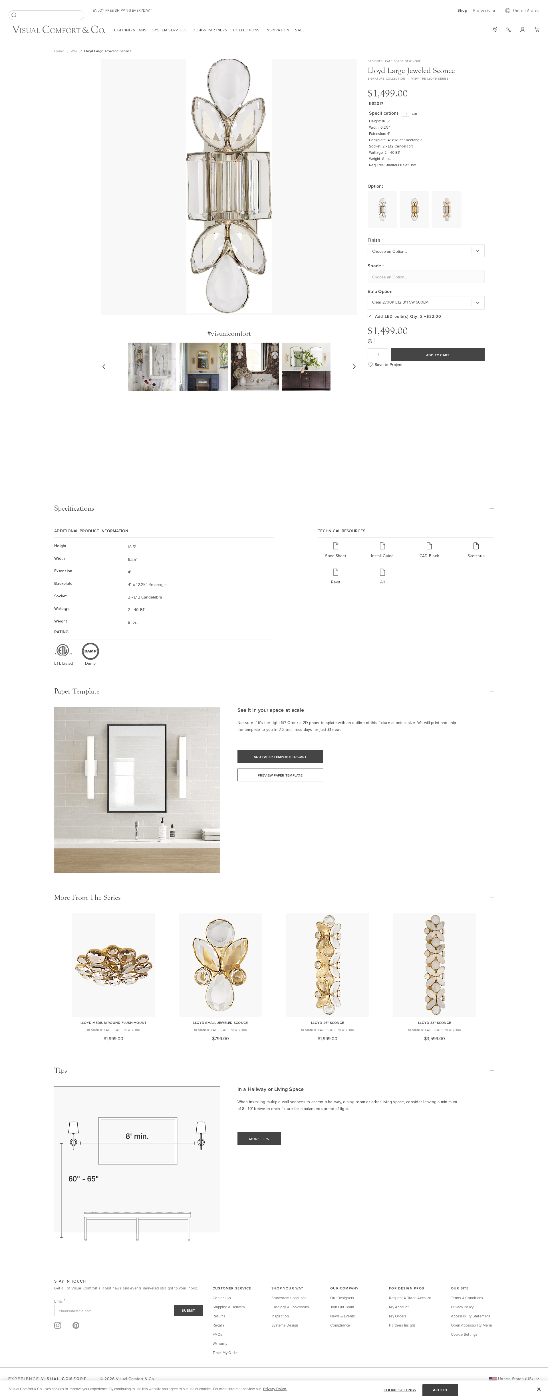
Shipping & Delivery (229, 1306)
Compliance (340, 1325)
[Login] (522, 29)
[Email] (128, 1310)
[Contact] (508, 29)
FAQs (217, 1334)
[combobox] (46, 15)
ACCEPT (440, 1390)
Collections (246, 30)
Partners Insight (402, 1325)
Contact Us (222, 1297)
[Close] (539, 1389)
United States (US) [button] (515, 1379)
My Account (399, 1306)
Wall (75, 50)
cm (414, 113)
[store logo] (58, 30)
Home (59, 50)
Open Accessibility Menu (471, 1325)
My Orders (397, 1316)
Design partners (210, 30)
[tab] (274, 508)
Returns (219, 1316)
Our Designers (342, 1297)
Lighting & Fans (130, 30)
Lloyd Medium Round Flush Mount (113, 1022)
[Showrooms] (495, 29)
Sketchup (476, 555)
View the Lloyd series (430, 78)
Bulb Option (380, 291)
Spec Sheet (335, 555)
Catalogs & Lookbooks (290, 1306)
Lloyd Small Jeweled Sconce (220, 1022)
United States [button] (526, 10)
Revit (335, 582)
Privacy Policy (462, 1306)
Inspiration (277, 30)
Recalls (219, 1325)
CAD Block (429, 555)
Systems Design (284, 1325)
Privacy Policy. (275, 1389)
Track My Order (225, 1352)
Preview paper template (280, 775)
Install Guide (382, 555)
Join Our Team (342, 1306)
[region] (274, 1389)
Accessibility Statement (470, 1316)
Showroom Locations (289, 1297)
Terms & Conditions (467, 1297)
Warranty (220, 1343)
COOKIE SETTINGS (400, 1390)
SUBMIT (188, 1310)
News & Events (342, 1316)
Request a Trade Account (410, 1297)
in (405, 113)
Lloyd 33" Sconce (434, 1022)
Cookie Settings (464, 1334)
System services (169, 30)
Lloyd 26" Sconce (327, 1022)
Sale (300, 30)
